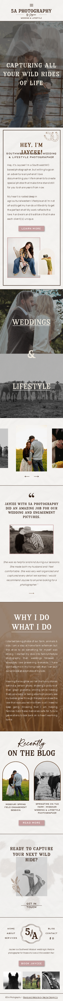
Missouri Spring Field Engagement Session (16, 807)
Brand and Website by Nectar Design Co (40, 997)
